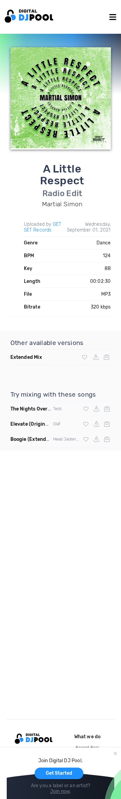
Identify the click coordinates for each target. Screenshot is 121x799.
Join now (60, 791)
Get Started (59, 773)
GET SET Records (43, 227)
